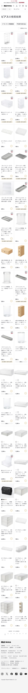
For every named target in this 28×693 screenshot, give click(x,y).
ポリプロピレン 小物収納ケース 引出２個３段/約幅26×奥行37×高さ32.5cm (6, 619)
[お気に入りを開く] (20, 5)
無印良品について (5, 663)
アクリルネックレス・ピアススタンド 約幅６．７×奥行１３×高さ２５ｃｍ (6, 50)
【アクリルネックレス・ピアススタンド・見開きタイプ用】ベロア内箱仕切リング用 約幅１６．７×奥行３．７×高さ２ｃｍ (7, 351)
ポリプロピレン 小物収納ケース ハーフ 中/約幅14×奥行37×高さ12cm (20, 560)
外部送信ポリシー (16, 668)
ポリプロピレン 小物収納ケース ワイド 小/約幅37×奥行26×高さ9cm (20, 385)
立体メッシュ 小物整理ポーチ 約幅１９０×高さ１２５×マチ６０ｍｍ (7, 504)
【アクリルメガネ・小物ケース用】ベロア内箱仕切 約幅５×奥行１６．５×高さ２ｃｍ (21, 200)
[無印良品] (6, 642)
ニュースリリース (4, 661)
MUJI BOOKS (11, 652)
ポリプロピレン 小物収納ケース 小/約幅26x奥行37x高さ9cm (6, 445)
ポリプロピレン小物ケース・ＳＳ (20, 530)
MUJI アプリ (3, 656)
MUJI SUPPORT (4, 647)
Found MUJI (3, 652)
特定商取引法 (24, 668)
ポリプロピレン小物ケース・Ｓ (6, 559)
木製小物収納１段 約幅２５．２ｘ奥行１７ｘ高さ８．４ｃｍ (6, 262)
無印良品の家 (4, 650)
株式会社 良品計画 (14, 663)
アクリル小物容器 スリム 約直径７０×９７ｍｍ (7, 288)
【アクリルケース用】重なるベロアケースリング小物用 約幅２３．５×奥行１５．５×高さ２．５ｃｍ (6, 231)
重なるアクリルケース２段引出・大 (6, 113)
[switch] (11, 60)
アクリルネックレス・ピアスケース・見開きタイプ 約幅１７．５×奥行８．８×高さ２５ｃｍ (21, 51)
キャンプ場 (19, 650)
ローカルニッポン (15, 645)
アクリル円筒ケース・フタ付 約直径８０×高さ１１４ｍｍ (21, 348)
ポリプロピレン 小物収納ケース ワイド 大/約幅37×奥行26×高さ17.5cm (6, 385)
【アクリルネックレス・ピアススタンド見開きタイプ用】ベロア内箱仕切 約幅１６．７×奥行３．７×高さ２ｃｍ (20, 291)
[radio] (2, 380)
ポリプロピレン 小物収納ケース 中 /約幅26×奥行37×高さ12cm (20, 445)
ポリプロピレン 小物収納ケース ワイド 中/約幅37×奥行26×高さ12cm (20, 417)
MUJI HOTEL (18, 652)
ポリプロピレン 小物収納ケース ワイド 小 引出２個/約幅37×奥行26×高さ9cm (20, 474)
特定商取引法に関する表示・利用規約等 (9, 665)
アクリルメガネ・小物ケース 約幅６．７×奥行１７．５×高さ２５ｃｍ (21, 84)
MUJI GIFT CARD (23, 656)
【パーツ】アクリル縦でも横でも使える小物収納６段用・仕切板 (6, 199)
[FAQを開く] (23, 5)
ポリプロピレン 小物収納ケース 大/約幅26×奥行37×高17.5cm (21, 503)
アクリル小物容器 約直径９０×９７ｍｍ (20, 229)
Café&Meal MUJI (11, 650)
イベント (8, 645)
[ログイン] (17, 5)
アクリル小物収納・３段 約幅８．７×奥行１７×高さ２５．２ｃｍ (21, 114)
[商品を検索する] (13, 5)
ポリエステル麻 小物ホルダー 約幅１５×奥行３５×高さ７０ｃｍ (21, 618)
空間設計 (11, 647)
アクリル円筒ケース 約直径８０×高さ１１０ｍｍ (7, 322)
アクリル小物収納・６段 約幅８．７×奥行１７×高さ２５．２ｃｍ (7, 83)
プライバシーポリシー (5, 668)
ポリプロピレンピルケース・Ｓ (20, 141)
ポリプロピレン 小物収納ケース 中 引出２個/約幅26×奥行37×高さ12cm (20, 590)
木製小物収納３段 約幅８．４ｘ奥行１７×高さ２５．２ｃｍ (21, 262)
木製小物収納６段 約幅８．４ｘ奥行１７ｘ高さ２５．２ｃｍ (20, 322)
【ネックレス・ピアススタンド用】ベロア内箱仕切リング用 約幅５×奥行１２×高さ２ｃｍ (6, 169)
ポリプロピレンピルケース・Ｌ (6, 141)
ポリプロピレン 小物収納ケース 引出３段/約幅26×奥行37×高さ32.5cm (6, 532)
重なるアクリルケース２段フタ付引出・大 (6, 471)
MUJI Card (15, 656)
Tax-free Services (13, 657)
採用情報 (12, 661)
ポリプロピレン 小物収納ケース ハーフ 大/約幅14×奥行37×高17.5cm (6, 589)
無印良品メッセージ (19, 661)
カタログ (10, 656)
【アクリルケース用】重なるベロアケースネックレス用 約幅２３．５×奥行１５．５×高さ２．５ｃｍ (20, 169)
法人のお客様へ (4, 657)
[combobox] (6, 9)
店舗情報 (3, 645)
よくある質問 (18, 647)
